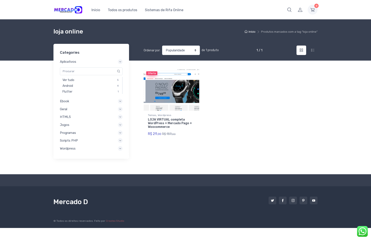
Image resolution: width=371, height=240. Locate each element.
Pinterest (303, 200)
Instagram (293, 200)
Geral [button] (63, 109)
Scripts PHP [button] (69, 140)
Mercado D (70, 202)
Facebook (283, 200)
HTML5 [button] (65, 117)
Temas (152, 115)
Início (95, 10)
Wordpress (164, 115)
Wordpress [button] (68, 148)
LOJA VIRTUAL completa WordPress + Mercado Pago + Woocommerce (170, 123)
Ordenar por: (152, 50)
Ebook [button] (64, 101)
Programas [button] (68, 133)
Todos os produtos (122, 10)
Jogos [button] (64, 125)
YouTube (314, 200)
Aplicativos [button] (68, 62)
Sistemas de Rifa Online (164, 10)
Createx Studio (115, 220)
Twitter (272, 200)
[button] (289, 10)
